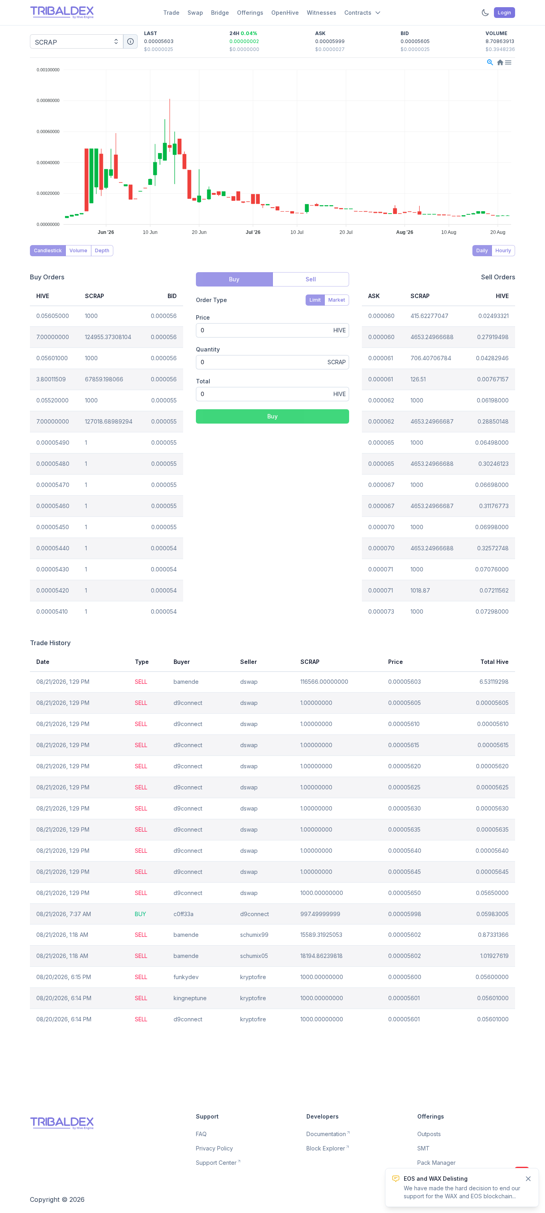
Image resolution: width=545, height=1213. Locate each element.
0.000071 (380, 569)
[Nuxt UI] (62, 13)
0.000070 (381, 527)
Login (504, 13)
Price (203, 317)
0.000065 (381, 442)
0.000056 (164, 315)
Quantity (208, 349)
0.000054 (164, 548)
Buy (272, 416)
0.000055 (164, 400)
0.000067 (381, 484)
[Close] (528, 1179)
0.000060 (381, 315)
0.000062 (381, 400)
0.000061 (380, 358)
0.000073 (381, 611)
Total (203, 381)
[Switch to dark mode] (485, 12)
